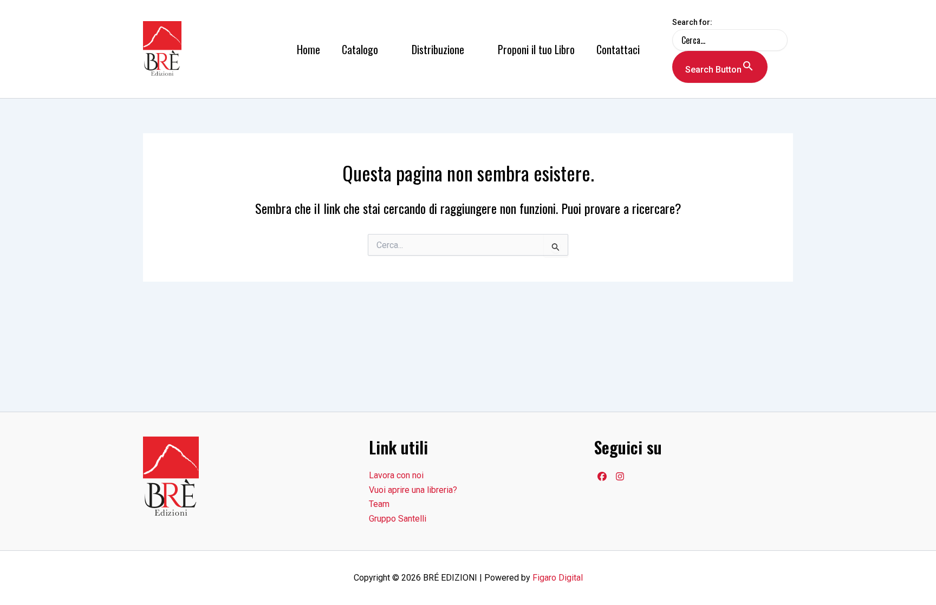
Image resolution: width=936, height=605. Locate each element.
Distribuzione (438, 49)
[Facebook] (602, 476)
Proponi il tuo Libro (536, 49)
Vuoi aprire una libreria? (413, 490)
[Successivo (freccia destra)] (917, 303)
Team (379, 504)
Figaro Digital (557, 578)
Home (308, 49)
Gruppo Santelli (397, 518)
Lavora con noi (396, 475)
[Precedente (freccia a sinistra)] (19, 303)
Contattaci (618, 49)
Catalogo (360, 49)
